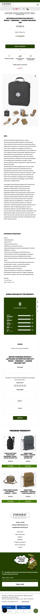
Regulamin (20, 539)
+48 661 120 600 (4, 610)
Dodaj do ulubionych (20, 50)
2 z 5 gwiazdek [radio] (17, 386)
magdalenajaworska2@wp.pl (20, 527)
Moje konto (23, 8)
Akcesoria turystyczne (24, 12)
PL (18, 8)
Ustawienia (9, 611)
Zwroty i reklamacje (20, 544)
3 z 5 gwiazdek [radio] (20, 386)
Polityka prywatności (20, 542)
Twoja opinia (20, 389)
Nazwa (20, 401)
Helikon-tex (22, 32)
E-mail (20, 408)
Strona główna (9, 12)
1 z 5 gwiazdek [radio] (15, 386)
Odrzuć (23, 607)
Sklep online (16, 12)
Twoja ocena (20, 382)
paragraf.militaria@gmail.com (20, 525)
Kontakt (20, 547)
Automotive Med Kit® (9, 140)
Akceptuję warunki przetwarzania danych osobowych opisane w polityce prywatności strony (20, 573)
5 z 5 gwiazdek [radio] (25, 386)
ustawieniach (25, 601)
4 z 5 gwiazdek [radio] (22, 386)
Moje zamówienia (20, 534)
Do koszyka (10, 466)
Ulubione (20, 537)
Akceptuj (9, 607)
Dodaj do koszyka (20, 46)
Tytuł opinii (20, 367)
